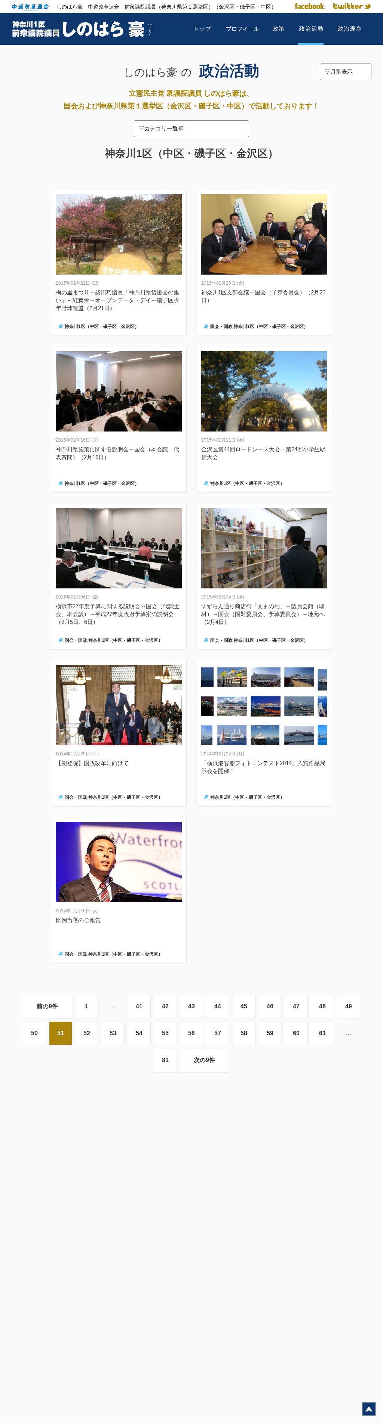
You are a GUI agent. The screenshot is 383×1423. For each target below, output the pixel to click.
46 (270, 1006)
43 (191, 1006)
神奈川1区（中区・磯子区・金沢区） (102, 326)
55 (165, 1033)
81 (165, 1060)
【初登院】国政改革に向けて (92, 763)
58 (243, 1033)
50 (34, 1033)
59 (270, 1033)
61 (322, 1033)
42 (165, 1006)
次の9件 (204, 1060)
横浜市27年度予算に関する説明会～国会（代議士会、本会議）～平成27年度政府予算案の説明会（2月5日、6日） (118, 614)
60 (296, 1033)
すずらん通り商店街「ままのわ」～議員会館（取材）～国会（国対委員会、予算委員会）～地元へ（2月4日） (263, 614)
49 (348, 1006)
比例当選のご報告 (78, 920)
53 (113, 1033)
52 (86, 1033)
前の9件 (47, 1006)
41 (139, 1006)
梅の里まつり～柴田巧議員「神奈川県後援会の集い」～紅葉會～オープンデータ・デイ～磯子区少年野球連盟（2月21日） (117, 300)
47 (296, 1006)
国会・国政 (221, 326)
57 (217, 1033)
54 (139, 1033)
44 (217, 1006)
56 (191, 1033)
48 (322, 1006)
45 (243, 1006)
